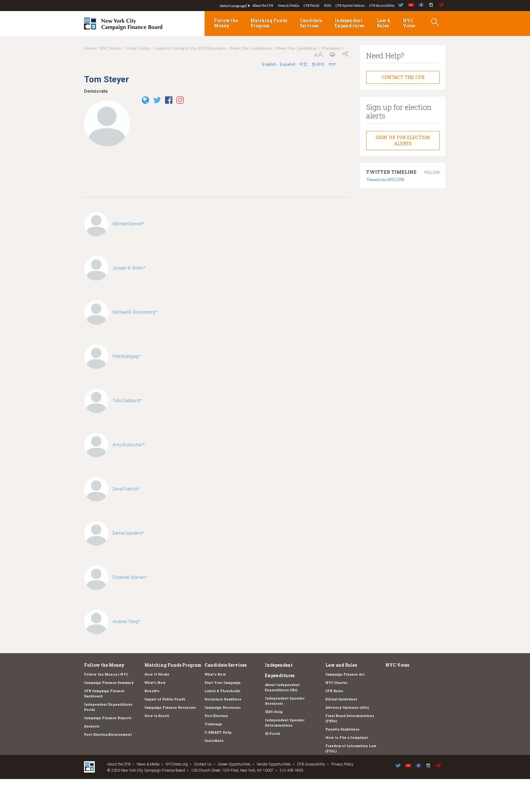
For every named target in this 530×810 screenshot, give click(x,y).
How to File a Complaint (346, 737)
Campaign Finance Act (345, 674)
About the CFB (262, 5)
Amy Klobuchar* (129, 444)
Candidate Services (311, 23)
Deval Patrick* (126, 488)
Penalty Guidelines (342, 729)
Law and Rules (341, 665)
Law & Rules (383, 23)
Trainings (213, 724)
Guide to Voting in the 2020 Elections (190, 48)
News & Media (288, 5)
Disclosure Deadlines (223, 699)
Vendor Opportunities (274, 764)
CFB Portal (311, 5)
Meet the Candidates (251, 48)
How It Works (156, 674)
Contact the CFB (403, 77)
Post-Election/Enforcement (108, 734)
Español (287, 64)
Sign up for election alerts (403, 140)
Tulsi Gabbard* (127, 400)
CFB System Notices (350, 5)
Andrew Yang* (126, 621)
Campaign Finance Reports (108, 718)
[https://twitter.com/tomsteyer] (158, 101)
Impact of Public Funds (164, 699)
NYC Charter (336, 682)
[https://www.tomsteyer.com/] (147, 101)
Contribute (214, 740)
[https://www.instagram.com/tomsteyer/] (181, 101)
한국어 (318, 64)
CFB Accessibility (381, 5)
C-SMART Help (218, 732)
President (331, 48)
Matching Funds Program (268, 23)
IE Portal (272, 733)
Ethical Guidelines (341, 699)
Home (89, 48)
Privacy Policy (342, 764)
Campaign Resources (223, 707)
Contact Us (203, 764)
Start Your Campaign (223, 682)
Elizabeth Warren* (130, 577)
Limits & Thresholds (222, 691)
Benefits (151, 691)
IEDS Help (274, 712)
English (269, 64)
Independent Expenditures (349, 23)
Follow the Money (226, 23)
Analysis (91, 726)
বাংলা (332, 64)
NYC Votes (409, 23)
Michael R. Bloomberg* (135, 312)
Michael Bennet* (128, 223)
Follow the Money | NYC (106, 674)
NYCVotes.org (177, 764)
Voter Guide (137, 48)
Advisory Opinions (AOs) (347, 707)
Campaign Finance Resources (170, 707)
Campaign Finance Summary (109, 682)
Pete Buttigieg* (126, 356)
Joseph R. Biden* (129, 267)
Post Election (216, 716)
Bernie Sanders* (128, 533)
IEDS (327, 5)
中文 (303, 64)
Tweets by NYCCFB (385, 179)
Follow (432, 172)
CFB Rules (334, 691)
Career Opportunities (234, 764)
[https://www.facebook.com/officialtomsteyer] (170, 101)
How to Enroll (156, 716)
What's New (155, 682)
